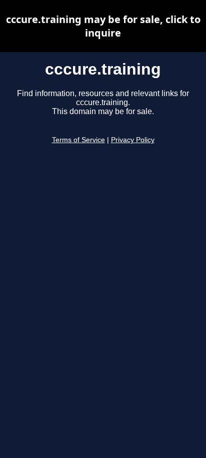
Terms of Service (78, 140)
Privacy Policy (132, 140)
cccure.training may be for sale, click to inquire (103, 26)
